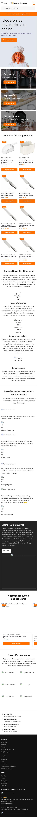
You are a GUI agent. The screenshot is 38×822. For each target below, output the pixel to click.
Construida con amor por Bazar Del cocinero (14, 809)
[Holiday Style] (18, 100)
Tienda (3, 747)
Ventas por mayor (6, 768)
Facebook (4, 776)
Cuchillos (12, 192)
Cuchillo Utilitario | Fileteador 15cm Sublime (26, 194)
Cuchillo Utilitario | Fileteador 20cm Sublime (8, 225)
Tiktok (3, 778)
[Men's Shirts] (18, 79)
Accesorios (22, 159)
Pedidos (3, 744)
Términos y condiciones (8, 766)
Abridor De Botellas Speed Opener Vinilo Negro (14, 637)
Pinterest (4, 783)
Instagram (4, 781)
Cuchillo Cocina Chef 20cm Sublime (9, 257)
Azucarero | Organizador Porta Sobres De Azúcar (26, 161)
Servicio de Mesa (24, 157)
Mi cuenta (4, 759)
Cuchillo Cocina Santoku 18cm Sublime (26, 257)
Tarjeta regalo (5, 752)
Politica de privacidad (7, 749)
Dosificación (5, 159)
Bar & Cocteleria (6, 157)
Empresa (4, 742)
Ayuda (3, 761)
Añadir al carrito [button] (9, 169)
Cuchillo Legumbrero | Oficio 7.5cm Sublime (7, 194)
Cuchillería (4, 192)
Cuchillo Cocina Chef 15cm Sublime (27, 225)
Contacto (4, 764)
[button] (33, 3)
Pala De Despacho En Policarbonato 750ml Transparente (7, 162)
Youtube (3, 785)
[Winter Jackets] (18, 121)
